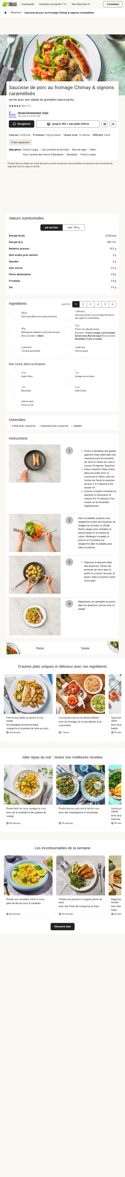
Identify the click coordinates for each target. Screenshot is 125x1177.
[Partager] (113, 124)
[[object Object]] (105, 124)
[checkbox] (10, 106)
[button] (76, 304)
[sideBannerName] (62, 191)
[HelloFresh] (9, 4)
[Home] (5, 13)
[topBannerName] (62, 26)
